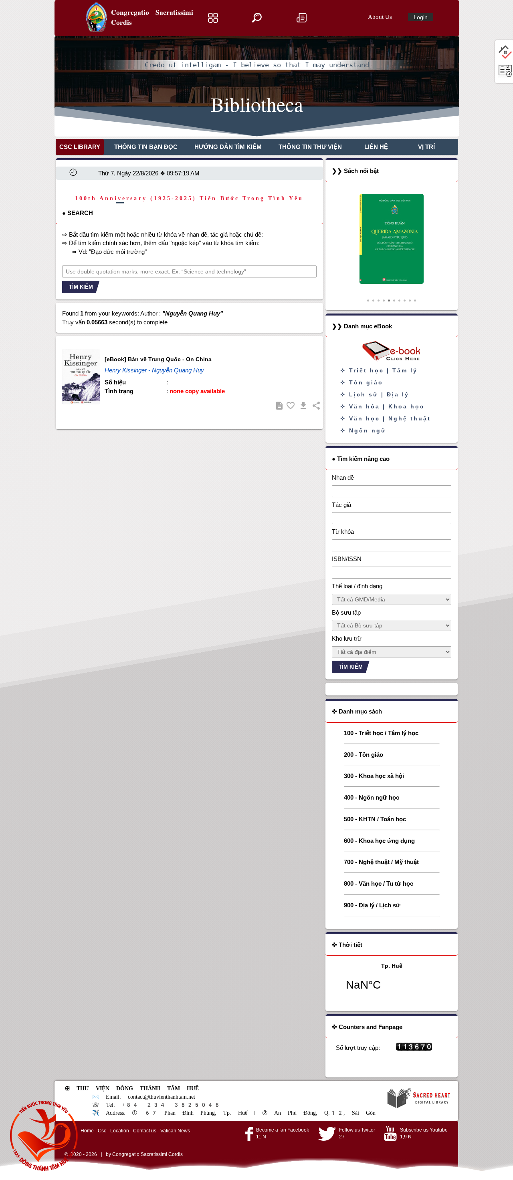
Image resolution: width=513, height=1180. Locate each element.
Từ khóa (343, 531)
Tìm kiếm (81, 287)
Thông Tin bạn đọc (146, 146)
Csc (102, 1131)
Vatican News (175, 1131)
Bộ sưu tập (346, 612)
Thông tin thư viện (310, 146)
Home (87, 1131)
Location (119, 1131)
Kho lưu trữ (347, 638)
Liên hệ (376, 146)
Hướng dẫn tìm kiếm (228, 146)
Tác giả (341, 504)
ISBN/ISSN (347, 558)
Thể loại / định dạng (357, 586)
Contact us (144, 1131)
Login (421, 17)
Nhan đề (343, 477)
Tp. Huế (392, 982)
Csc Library (79, 146)
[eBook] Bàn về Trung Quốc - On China (158, 359)
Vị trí (426, 146)
